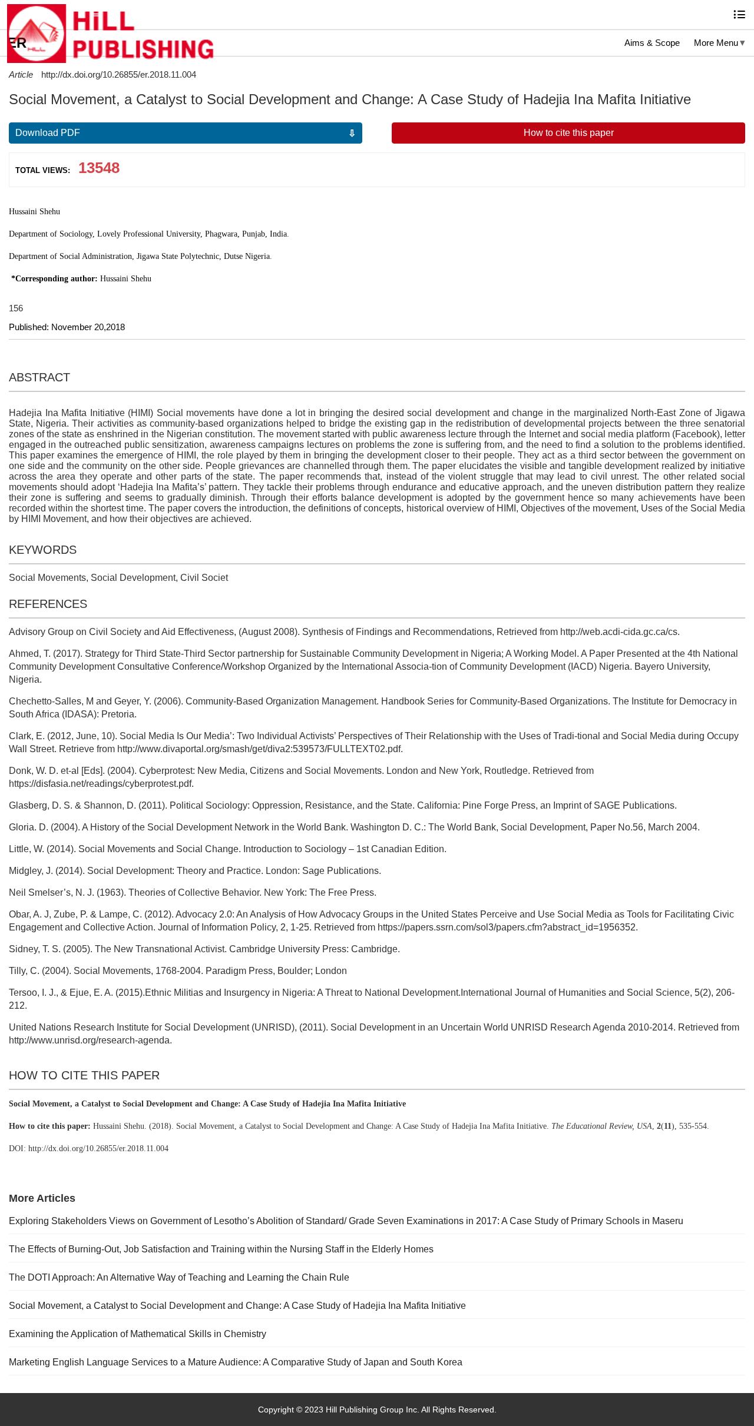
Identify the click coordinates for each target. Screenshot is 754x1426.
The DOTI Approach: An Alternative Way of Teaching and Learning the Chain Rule (179, 1277)
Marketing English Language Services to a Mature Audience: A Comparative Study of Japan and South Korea (235, 1362)
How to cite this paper (569, 133)
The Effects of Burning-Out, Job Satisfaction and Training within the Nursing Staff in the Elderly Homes (221, 1249)
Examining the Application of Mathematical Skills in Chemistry (137, 1334)
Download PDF (47, 133)
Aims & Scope (652, 43)
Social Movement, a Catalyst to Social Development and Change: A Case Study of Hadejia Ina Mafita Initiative (237, 1306)
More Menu (716, 43)
